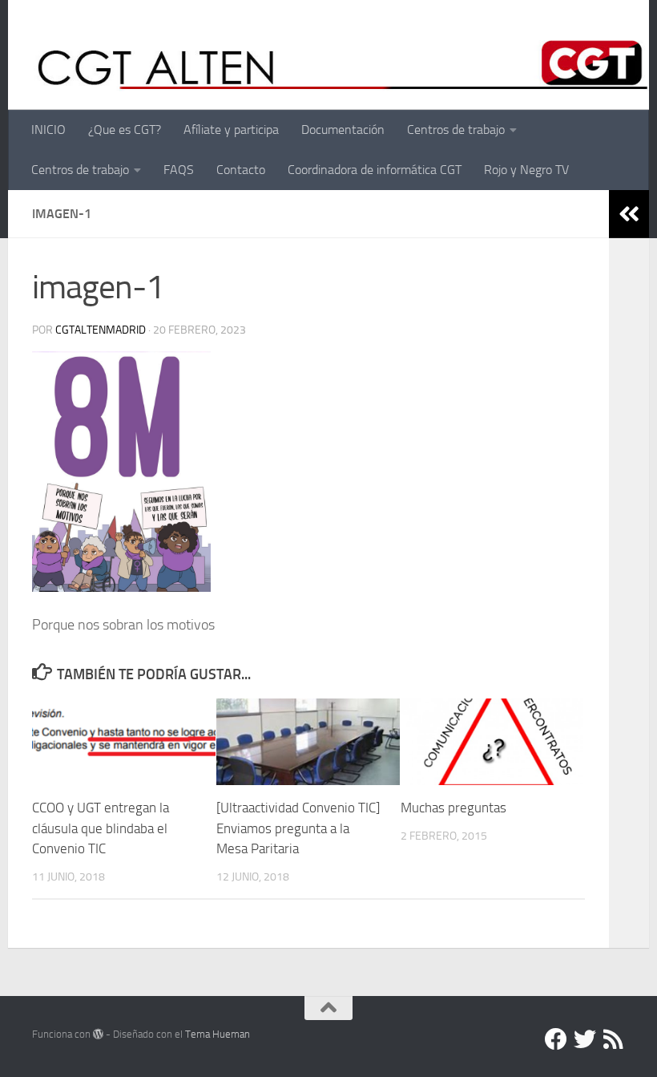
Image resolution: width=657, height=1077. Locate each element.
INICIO (48, 129)
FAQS (178, 169)
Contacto (240, 169)
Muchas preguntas (453, 808)
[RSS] (614, 1039)
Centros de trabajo (456, 129)
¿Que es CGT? (124, 129)
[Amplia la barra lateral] (629, 214)
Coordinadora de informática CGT (375, 169)
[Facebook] (556, 1039)
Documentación (343, 129)
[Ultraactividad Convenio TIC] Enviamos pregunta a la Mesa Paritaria (298, 828)
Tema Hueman (217, 1034)
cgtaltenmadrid (100, 330)
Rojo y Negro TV (526, 169)
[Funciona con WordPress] (98, 1034)
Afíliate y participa (231, 129)
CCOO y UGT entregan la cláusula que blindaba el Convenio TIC (100, 828)
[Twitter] (585, 1039)
